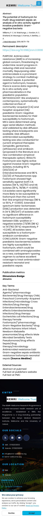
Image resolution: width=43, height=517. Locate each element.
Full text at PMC (11, 375)
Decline (11, 513)
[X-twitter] (5, 438)
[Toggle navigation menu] (38, 3)
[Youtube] (19, 438)
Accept (32, 513)
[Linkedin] (12, 438)
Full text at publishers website (20, 372)
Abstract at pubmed (14, 369)
